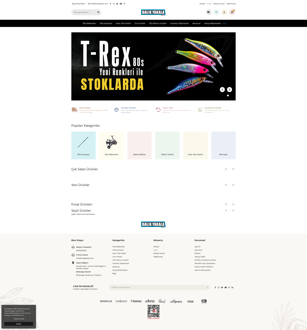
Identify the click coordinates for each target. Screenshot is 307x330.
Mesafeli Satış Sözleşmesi (205, 263)
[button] (229, 89)
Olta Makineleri (89, 23)
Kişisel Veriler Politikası (204, 267)
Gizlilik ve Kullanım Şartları (205, 260)
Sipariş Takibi (200, 257)
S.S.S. (209, 4)
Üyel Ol (197, 246)
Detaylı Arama (219, 4)
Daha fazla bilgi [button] (19, 319)
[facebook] (110, 4)
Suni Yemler (140, 23)
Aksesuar (196, 23)
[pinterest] (124, 4)
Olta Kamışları (106, 23)
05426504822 (79, 4)
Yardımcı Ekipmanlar (179, 23)
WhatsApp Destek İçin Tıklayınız (89, 275)
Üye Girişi (198, 250)
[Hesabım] (224, 12)
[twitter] (117, 4)
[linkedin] (232, 287)
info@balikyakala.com (99, 4)
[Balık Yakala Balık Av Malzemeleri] (153, 12)
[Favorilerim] (216, 12)
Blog (224, 23)
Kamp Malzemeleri (212, 23)
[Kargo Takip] (209, 12)
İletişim (202, 4)
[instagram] (113, 4)
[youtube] (121, 4)
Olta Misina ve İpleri (158, 23)
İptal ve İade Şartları (203, 270)
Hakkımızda (231, 4)
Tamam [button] (18, 324)
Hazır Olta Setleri (123, 23)
